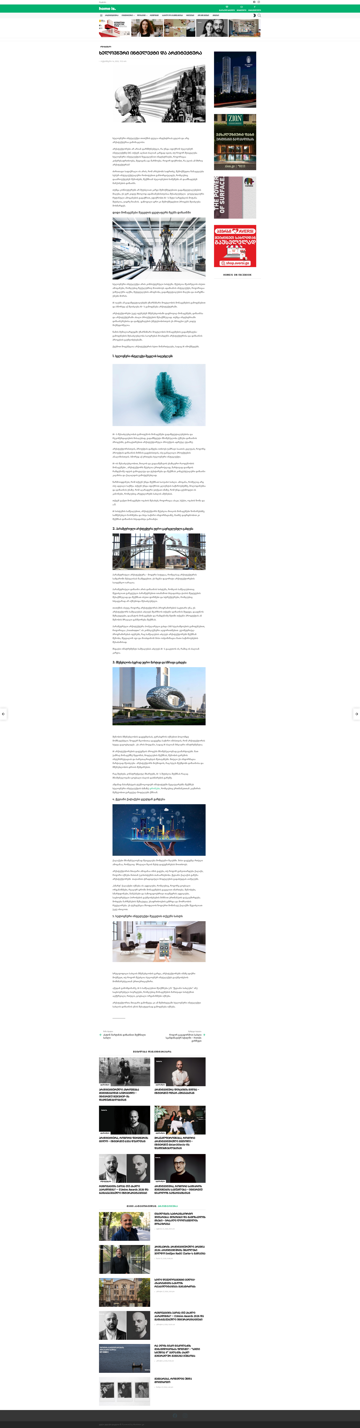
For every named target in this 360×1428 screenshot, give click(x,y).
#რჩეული (241, 10)
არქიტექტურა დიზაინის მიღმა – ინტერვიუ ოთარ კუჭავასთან (176, 1091)
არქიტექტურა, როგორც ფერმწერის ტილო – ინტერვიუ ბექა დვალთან (123, 1139)
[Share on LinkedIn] (101, 74)
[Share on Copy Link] (101, 79)
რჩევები (190, 15)
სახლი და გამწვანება (172, 15)
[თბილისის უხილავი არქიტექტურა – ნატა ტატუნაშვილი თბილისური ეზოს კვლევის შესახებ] (147, 28)
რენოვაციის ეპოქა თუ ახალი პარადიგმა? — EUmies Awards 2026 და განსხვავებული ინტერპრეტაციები (123, 1189)
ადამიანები (203, 15)
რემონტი (154, 15)
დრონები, (154, 788)
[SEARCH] (259, 15)
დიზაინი (141, 15)
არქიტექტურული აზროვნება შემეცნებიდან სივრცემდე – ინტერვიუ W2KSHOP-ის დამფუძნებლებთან (119, 1095)
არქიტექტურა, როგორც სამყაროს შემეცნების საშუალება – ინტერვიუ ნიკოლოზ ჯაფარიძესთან (178, 1189)
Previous (100, 28)
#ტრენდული (254, 10)
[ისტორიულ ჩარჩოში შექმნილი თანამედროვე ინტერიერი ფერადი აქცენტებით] (245, 28)
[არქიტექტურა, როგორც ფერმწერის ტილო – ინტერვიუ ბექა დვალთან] (124, 1120)
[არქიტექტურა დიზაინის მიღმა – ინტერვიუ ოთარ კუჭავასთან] (180, 1071)
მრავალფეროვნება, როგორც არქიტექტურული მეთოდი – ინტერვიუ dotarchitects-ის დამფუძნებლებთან (174, 1143)
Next (259, 28)
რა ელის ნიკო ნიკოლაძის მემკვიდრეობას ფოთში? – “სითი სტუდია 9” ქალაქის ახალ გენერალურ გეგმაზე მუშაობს (177, 1351)
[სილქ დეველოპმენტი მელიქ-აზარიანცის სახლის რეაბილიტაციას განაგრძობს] (124, 1292)
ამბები (215, 15)
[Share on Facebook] (101, 69)
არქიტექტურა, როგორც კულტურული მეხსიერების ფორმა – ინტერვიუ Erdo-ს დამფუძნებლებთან (212, 32)
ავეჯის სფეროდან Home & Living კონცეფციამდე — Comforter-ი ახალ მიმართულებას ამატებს (178, 32)
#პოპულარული (227, 10)
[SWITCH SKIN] (254, 15)
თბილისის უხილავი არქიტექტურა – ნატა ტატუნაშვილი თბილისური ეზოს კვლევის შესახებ (146, 32)
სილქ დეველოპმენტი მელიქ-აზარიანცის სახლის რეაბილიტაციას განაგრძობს (175, 1283)
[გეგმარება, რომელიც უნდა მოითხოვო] (124, 1391)
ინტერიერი (127, 15)
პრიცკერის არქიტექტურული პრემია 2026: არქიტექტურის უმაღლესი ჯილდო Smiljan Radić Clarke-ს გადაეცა (179, 1250)
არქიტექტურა (111, 15)
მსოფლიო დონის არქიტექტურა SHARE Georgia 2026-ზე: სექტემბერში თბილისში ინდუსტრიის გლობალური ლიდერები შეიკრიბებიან (113, 31)
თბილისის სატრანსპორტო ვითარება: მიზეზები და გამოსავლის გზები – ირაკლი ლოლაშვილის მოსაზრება (180, 1219)
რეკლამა (102, 2)
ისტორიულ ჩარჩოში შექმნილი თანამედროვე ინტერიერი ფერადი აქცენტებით (242, 32)
